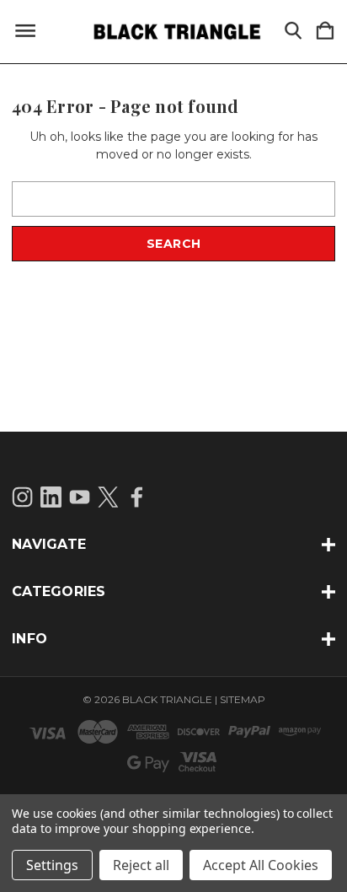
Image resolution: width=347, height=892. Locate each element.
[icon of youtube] (79, 497)
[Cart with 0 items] (325, 31)
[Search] (293, 31)
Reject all (141, 865)
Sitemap (242, 699)
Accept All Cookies (260, 865)
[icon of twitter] (108, 497)
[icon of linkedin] (50, 497)
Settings (52, 865)
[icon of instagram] (22, 497)
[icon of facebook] (136, 497)
